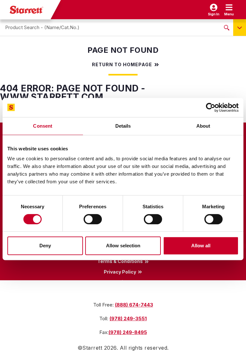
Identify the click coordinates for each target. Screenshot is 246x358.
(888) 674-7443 (134, 305)
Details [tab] (123, 126)
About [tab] (203, 126)
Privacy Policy (120, 271)
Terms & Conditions (120, 261)
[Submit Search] (226, 27)
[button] (229, 9)
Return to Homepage (122, 64)
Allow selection (123, 245)
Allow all (200, 245)
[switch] (93, 219)
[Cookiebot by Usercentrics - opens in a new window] (211, 107)
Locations (120, 281)
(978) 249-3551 (128, 318)
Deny (45, 245)
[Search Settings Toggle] (239, 27)
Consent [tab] (42, 126)
